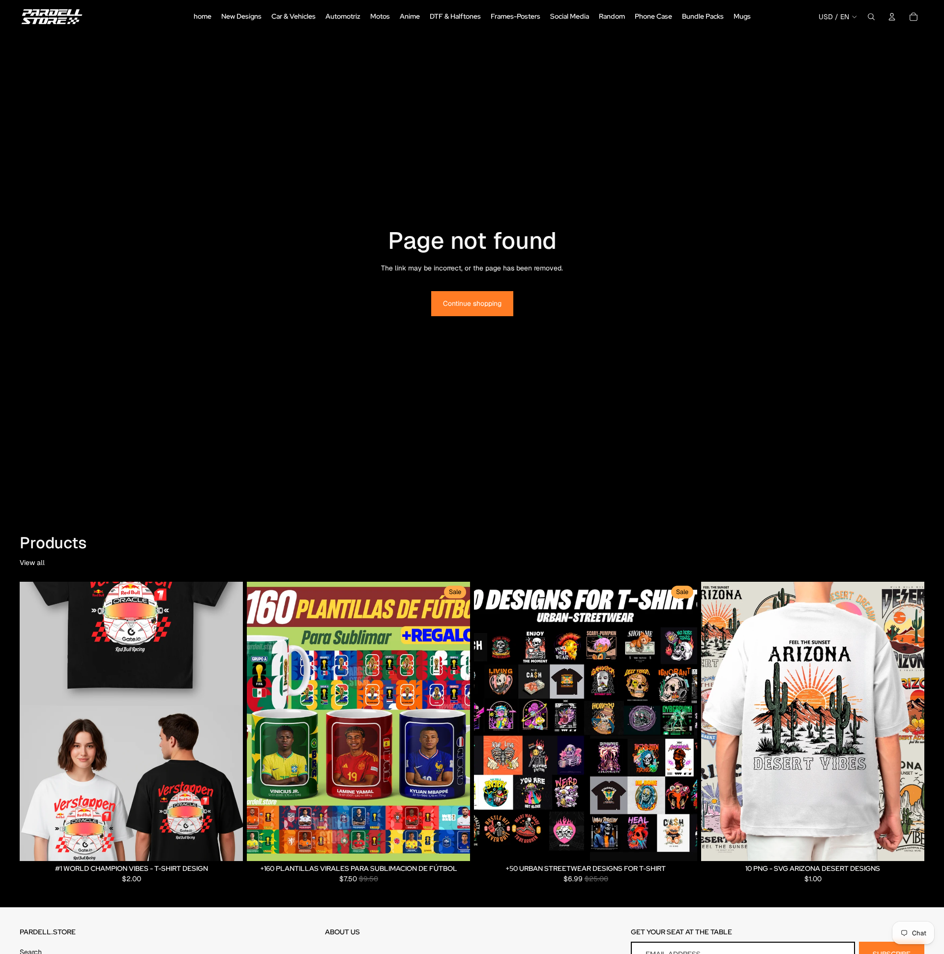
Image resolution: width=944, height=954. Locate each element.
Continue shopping (472, 303)
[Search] (871, 17)
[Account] (892, 17)
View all (32, 562)
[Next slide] (455, 721)
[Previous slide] (261, 721)
